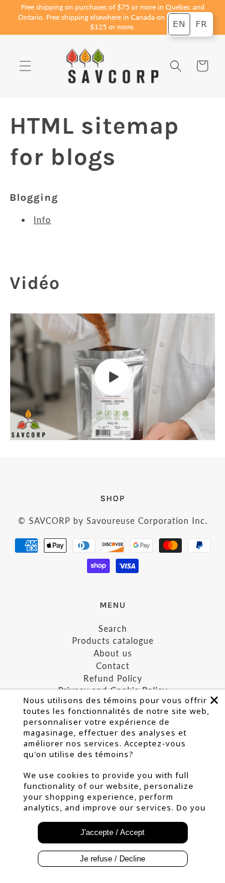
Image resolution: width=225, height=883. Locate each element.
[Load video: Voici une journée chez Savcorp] (112, 377)
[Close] (214, 700)
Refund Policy (112, 678)
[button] (25, 66)
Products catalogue (113, 640)
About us (113, 653)
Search (112, 628)
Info (42, 220)
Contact (113, 666)
